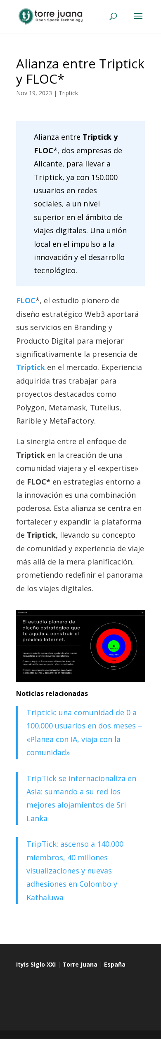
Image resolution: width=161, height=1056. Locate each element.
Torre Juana (79, 964)
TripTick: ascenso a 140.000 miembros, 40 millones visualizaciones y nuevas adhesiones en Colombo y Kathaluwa (74, 870)
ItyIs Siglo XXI (36, 964)
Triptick (68, 93)
